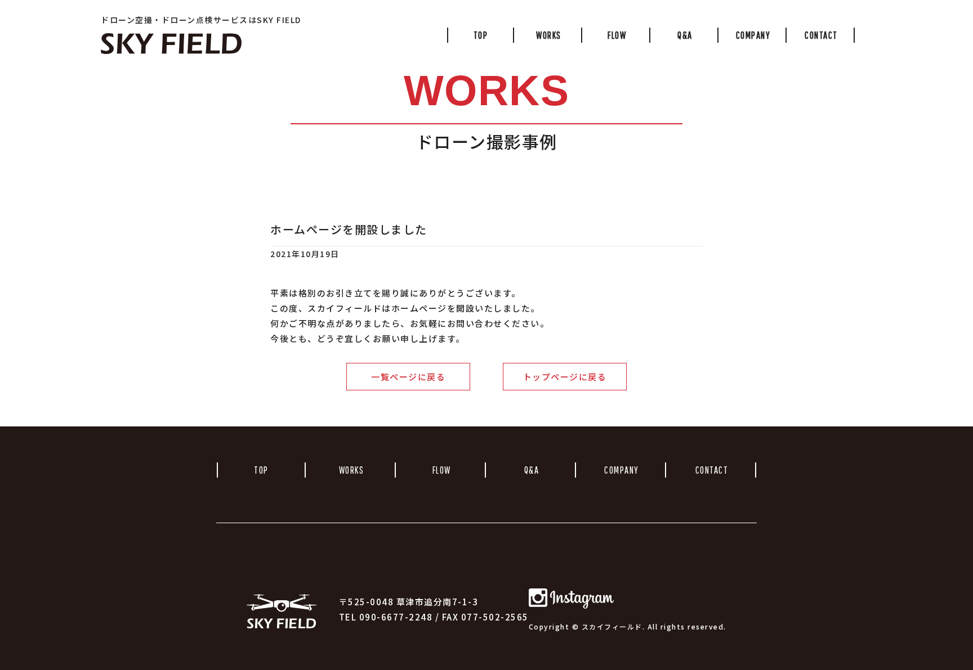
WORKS (548, 35)
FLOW (617, 35)
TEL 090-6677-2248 (389, 617)
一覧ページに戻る (408, 377)
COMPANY (753, 35)
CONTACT (821, 35)
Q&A (685, 35)
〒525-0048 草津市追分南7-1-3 (409, 602)
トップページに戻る (565, 377)
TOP (481, 35)
